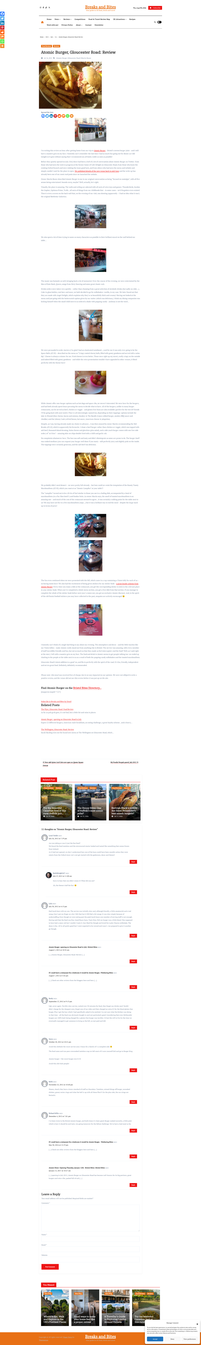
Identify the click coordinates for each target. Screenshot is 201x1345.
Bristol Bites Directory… (87, 688)
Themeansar (43, 1340)
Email (44, 1245)
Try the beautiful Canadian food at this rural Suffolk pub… (54, 810)
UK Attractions (119, 19)
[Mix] (63, 116)
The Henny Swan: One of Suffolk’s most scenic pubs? (90, 810)
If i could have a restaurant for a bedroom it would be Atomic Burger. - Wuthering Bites (81, 1142)
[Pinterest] (55, 116)
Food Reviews (46, 46)
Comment (45, 1203)
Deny (172, 1339)
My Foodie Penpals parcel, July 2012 (124, 762)
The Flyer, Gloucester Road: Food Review (57, 709)
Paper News (67, 1337)
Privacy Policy (67, 25)
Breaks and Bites (100, 6)
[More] (71, 116)
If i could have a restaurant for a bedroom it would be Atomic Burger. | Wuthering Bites (81, 973)
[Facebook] (43, 116)
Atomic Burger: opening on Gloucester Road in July (61, 719)
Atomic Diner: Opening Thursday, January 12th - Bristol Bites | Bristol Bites (77, 1168)
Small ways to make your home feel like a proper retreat (84, 1319)
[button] (196, 1322)
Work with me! (52, 25)
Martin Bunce (86, 58)
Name (44, 1234)
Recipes (132, 19)
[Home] (42, 22)
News (57, 19)
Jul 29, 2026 (50, 816)
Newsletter (99, 25)
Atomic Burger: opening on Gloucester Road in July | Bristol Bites (73, 947)
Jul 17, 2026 (118, 816)
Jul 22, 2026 (84, 816)
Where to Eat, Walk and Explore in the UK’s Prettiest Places (55, 1319)
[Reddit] (59, 116)
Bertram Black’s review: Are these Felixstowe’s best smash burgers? (124, 810)
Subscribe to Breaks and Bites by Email (56, 701)
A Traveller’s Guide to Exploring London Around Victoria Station (115, 1320)
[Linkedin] (51, 116)
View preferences (190, 1339)
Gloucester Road (74, 58)
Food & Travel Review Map (99, 19)
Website (44, 1255)
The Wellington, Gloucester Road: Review (57, 729)
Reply (133, 862)
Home (49, 19)
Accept (155, 1339)
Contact (88, 25)
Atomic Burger (62, 58)
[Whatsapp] (67, 116)
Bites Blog (48, 1294)
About (78, 25)
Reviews (67, 19)
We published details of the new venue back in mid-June (97, 171)
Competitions (80, 19)
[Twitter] (47, 116)
